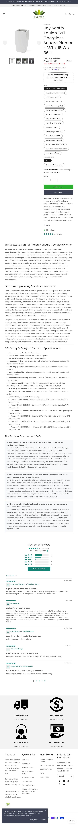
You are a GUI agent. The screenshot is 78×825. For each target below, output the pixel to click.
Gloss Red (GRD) (52, 127)
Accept (43, 820)
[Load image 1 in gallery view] (12, 61)
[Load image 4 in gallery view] (31, 61)
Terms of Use (27, 781)
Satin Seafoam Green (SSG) (56, 149)
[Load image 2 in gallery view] (18, 61)
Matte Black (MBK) (53, 102)
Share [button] (48, 225)
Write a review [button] (39, 569)
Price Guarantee (28, 777)
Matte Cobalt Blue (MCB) (55, 144)
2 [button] (36, 681)
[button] (4, 14)
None (48, 161)
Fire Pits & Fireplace (47, 765)
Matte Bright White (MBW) (55, 89)
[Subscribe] (71, 776)
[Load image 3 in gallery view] (25, 61)
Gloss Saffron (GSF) (53, 136)
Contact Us (26, 764)
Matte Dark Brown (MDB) (55, 110)
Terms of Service (28, 785)
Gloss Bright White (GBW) (55, 93)
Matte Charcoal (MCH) (54, 106)
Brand (42, 773)
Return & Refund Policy (28, 772)
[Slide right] (39, 43)
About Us (25, 760)
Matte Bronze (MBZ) (53, 114)
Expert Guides (45, 777)
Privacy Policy (33, 820)
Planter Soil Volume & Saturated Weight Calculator (30, 791)
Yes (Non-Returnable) (54, 165)
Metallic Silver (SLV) (53, 119)
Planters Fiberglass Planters (46, 760)
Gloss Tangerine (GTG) (54, 132)
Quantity (46, 176)
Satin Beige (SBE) (52, 97)
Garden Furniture (46, 769)
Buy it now (59, 192)
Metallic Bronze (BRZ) (54, 123)
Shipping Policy (27, 768)
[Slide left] (5, 43)
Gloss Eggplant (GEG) (54, 140)
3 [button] (39, 681)
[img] (11, 581)
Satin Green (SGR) (52, 153)
